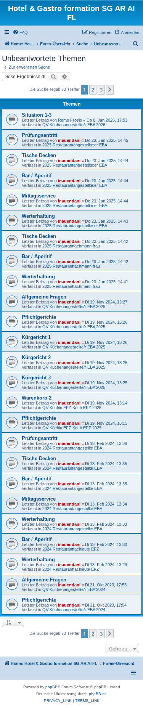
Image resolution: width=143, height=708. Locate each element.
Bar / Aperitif (36, 175)
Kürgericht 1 (36, 337)
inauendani (69, 140)
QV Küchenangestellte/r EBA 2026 (73, 124)
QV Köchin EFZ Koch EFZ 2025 (71, 407)
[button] (110, 89)
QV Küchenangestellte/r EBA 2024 (73, 589)
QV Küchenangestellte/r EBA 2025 (73, 306)
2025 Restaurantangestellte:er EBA (74, 145)
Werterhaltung (38, 216)
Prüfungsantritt (39, 135)
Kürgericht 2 (36, 357)
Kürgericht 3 (36, 377)
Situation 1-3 (36, 115)
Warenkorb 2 (36, 398)
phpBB (51, 687)
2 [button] (93, 89)
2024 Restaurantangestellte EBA (72, 448)
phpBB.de (98, 694)
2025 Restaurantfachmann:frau (71, 246)
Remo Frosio (70, 120)
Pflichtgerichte (39, 317)
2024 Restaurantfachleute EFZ (70, 549)
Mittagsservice (39, 196)
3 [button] (101, 89)
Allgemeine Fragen (44, 297)
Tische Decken (39, 155)
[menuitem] (20, 32)
